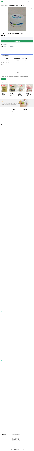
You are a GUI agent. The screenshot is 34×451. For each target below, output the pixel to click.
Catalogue (13, 113)
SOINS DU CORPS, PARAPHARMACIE (9, 46)
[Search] (28, 1)
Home (3, 5)
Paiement (13, 116)
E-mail (18, 72)
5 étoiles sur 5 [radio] (8, 62)
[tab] (2, 50)
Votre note (2, 62)
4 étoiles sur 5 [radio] (7, 62)
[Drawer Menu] (32, 1)
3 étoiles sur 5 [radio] (6, 62)
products (6, 5)
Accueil (13, 111)
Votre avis (2, 64)
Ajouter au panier (17, 41)
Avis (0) (2, 49)
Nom (2, 72)
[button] (31, 9)
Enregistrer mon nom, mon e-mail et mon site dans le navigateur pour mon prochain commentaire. (15, 76)
